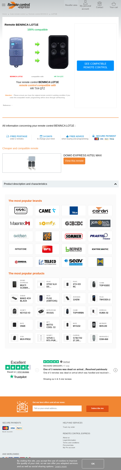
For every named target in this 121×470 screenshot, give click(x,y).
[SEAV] (73, 262)
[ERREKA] (21, 262)
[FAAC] (21, 210)
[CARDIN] (100, 210)
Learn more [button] (61, 466)
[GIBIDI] (73, 223)
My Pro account (69, 447)
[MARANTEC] (21, 223)
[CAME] (47, 210)
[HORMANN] (100, 262)
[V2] (47, 236)
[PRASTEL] (100, 236)
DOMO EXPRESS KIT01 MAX (82, 155)
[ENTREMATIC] (100, 249)
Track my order (69, 427)
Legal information (69, 440)
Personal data (68, 445)
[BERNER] (73, 249)
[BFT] (47, 249)
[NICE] (73, 210)
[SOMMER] (73, 236)
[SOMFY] (47, 223)
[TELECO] (47, 262)
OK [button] (93, 463)
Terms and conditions (71, 443)
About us (66, 438)
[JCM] (100, 223)
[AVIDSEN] (21, 236)
